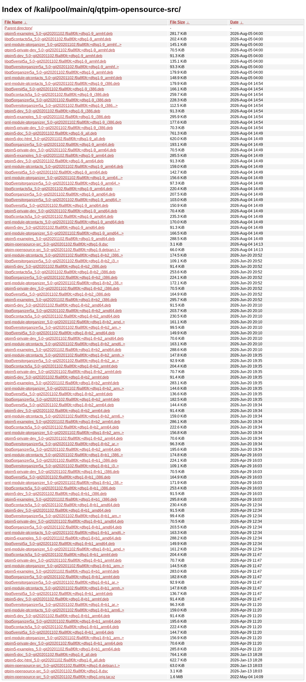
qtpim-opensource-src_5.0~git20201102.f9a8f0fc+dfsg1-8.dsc (56, 671)
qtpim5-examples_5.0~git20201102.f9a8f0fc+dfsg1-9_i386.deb (57, 117)
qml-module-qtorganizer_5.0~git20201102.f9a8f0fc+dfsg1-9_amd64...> (64, 233)
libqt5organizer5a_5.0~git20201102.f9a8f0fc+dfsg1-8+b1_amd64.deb (63, 527)
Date (234, 22)
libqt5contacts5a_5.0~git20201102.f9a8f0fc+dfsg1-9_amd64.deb (59, 216)
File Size (177, 22)
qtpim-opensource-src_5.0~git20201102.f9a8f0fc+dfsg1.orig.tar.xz (60, 677)
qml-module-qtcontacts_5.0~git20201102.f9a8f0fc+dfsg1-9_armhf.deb (63, 78)
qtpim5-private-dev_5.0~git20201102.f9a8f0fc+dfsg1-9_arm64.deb (60, 150)
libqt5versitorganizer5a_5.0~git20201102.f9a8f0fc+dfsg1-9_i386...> (61, 106)
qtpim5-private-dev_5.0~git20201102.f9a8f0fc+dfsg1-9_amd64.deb (61, 211)
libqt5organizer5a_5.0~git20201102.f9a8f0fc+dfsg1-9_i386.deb (58, 100)
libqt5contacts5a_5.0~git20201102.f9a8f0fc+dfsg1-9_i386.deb (57, 95)
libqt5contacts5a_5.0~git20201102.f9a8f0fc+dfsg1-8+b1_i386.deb (60, 488)
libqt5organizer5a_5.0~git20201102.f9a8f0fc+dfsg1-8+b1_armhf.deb (62, 577)
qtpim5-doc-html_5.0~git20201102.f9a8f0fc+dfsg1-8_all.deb (55, 660)
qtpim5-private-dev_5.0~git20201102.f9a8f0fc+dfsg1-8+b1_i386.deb (62, 472)
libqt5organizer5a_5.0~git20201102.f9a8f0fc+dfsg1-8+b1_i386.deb (61, 460)
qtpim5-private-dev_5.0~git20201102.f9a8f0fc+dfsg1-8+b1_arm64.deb (64, 643)
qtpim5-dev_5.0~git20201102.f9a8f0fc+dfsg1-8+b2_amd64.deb (58, 305)
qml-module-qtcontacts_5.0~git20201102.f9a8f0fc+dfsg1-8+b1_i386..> (64, 455)
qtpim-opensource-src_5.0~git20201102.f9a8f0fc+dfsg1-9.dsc (56, 244)
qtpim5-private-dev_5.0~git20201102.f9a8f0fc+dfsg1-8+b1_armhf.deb (63, 560)
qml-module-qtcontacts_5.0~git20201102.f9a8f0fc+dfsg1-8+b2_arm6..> (64, 416)
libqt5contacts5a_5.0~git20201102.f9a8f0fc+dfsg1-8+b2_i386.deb (60, 272)
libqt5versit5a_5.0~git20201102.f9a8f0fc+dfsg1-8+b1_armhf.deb (59, 594)
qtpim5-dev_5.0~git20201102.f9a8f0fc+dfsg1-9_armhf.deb (53, 56)
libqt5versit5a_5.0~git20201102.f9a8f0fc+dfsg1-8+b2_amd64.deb (60, 333)
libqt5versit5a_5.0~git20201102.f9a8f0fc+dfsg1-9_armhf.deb (55, 61)
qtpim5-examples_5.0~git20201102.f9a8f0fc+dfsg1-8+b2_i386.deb (61, 300)
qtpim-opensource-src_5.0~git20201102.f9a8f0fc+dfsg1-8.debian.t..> (62, 666)
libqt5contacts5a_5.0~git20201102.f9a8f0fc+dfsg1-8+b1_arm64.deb (62, 627)
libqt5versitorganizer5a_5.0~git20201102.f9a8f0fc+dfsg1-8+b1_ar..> (62, 582)
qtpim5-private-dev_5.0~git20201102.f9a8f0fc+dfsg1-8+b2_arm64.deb (64, 438)
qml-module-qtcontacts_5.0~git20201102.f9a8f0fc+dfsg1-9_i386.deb (62, 84)
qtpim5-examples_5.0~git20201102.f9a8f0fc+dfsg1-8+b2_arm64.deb (62, 422)
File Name (13, 22)
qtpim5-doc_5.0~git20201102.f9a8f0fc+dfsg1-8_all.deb (51, 655)
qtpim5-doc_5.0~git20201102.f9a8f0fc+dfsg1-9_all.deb (51, 133)
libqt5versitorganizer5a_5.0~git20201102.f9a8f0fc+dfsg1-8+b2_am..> (63, 327)
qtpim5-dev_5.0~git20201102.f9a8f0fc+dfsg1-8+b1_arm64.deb (57, 616)
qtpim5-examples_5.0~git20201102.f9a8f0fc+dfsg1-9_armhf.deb (59, 34)
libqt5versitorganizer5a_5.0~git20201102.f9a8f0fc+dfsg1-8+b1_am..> (63, 516)
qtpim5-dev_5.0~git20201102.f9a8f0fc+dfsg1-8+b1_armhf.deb (57, 599)
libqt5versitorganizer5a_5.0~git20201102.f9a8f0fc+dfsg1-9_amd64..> (63, 200)
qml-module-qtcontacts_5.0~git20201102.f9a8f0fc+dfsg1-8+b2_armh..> (64, 355)
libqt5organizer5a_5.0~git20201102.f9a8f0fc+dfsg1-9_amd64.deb (60, 194)
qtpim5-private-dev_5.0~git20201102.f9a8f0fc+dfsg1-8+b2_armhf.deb (63, 372)
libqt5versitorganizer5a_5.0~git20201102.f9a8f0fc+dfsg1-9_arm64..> (62, 183)
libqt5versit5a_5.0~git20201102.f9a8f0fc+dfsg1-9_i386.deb (54, 89)
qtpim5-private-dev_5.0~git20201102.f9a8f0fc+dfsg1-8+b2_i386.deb (62, 288)
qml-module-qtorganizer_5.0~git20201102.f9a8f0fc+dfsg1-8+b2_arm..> (64, 388)
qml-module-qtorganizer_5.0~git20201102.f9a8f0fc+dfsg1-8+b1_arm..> (64, 566)
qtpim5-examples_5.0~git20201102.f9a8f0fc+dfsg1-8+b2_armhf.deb (62, 383)
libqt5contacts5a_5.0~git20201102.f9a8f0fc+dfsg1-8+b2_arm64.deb (62, 427)
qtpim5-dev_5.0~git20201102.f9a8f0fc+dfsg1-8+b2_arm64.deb (57, 411)
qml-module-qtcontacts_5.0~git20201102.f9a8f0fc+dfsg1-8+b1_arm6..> (64, 610)
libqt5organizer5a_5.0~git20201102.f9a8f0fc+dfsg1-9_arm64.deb (59, 145)
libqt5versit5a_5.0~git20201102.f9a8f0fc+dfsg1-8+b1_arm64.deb (59, 632)
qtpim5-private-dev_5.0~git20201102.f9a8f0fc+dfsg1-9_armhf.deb (60, 50)
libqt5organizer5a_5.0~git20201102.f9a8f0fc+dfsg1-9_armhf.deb (59, 72)
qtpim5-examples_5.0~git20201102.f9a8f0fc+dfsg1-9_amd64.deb (60, 239)
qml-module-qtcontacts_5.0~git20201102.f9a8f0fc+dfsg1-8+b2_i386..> (64, 255)
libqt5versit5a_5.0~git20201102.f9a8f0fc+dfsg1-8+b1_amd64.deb (60, 544)
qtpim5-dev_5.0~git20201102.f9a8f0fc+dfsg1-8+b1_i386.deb (56, 494)
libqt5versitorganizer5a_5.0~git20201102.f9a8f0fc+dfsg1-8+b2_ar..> (62, 361)
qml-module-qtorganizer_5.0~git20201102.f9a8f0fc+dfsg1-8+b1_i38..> (64, 483)
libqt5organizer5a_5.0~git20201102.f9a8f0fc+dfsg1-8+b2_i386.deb (61, 277)
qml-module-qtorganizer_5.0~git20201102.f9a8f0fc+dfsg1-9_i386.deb (63, 122)
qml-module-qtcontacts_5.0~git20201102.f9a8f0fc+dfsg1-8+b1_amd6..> (65, 533)
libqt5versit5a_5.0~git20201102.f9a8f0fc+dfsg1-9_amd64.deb (56, 206)
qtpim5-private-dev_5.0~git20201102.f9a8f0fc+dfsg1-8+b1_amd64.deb (64, 521)
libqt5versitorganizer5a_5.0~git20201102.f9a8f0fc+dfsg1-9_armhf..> (62, 67)
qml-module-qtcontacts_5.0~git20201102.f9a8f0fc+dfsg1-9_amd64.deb (64, 222)
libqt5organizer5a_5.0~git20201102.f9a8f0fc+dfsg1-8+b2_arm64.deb (63, 449)
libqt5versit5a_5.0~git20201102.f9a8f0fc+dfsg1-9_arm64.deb (56, 172)
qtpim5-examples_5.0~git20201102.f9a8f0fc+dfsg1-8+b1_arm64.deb (62, 649)
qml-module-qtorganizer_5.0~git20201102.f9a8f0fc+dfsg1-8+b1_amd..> (65, 549)
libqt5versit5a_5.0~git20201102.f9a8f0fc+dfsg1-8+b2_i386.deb (57, 294)
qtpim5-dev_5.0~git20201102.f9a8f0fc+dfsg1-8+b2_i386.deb (56, 266)
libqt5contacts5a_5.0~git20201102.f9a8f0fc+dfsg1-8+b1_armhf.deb (61, 555)
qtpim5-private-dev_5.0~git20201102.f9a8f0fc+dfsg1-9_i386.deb (59, 128)
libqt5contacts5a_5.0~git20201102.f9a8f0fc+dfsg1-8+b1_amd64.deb (62, 505)
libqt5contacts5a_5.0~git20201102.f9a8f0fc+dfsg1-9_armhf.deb (58, 39)
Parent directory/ (18, 28)
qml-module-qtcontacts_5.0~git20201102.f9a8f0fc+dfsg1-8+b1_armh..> (64, 588)
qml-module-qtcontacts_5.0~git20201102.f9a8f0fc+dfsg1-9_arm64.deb (64, 167)
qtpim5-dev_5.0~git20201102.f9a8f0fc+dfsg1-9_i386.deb (52, 111)
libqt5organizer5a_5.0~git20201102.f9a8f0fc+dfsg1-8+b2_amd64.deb (63, 311)
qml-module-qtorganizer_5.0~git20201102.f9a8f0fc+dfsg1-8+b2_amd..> (65, 322)
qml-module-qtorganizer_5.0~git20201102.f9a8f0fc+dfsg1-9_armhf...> (63, 45)
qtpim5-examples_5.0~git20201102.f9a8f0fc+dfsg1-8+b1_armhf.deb (62, 571)
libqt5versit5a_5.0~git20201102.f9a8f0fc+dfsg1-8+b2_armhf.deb (59, 394)
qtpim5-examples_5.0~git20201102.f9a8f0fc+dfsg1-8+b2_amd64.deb (63, 350)
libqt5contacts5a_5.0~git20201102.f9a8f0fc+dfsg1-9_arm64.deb (58, 189)
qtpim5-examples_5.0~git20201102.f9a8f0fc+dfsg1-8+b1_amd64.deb (63, 538)
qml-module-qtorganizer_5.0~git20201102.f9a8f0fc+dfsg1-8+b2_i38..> (64, 283)
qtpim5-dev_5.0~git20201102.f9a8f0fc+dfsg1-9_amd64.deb (54, 228)
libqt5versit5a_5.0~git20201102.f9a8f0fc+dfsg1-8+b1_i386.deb (57, 477)
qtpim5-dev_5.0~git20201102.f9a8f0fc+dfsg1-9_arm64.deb (54, 161)
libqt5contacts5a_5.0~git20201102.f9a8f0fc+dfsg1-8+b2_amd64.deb (62, 316)
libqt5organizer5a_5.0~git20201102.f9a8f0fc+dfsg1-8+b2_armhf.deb (62, 399)
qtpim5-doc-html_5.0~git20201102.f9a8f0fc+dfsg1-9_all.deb (55, 139)
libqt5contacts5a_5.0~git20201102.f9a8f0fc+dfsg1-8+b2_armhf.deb (61, 366)
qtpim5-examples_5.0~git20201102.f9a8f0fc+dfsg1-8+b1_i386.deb (61, 499)
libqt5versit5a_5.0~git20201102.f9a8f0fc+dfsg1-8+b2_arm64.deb (59, 405)
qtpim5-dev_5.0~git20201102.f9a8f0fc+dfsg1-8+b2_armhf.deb (57, 377)
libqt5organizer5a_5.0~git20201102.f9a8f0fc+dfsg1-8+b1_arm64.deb (63, 621)
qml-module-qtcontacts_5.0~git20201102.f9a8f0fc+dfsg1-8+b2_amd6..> (65, 344)
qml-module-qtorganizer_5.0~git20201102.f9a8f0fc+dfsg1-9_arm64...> (64, 178)
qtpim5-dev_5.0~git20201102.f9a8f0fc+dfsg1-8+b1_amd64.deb (58, 510)
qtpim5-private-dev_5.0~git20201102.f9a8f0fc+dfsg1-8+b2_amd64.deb (64, 338)
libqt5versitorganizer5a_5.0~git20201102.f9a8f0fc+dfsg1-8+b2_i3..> (62, 261)
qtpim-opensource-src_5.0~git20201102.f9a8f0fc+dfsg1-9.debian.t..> (62, 250)
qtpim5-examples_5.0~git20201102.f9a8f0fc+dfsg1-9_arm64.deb (59, 156)
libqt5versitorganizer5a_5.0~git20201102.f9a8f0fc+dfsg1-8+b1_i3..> (62, 466)
